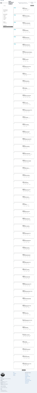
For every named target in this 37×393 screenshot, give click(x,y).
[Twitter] (2, 0)
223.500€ (24, 51)
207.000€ (24, 225)
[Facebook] (1, 0)
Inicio (29, 2)
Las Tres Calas (27, 375)
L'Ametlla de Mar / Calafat (28, 380)
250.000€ (24, 283)
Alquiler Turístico (27, 381)
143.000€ (24, 261)
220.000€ (24, 109)
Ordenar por (32, 5)
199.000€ (24, 312)
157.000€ (23, 80)
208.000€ (24, 58)
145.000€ (24, 174)
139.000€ (24, 290)
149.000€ (24, 29)
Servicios (35, 2)
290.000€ (24, 22)
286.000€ (24, 145)
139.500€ (24, 116)
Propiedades (31, 2)
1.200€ (23, 87)
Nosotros (32, 3)
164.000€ (24, 232)
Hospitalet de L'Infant (27, 376)
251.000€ (24, 138)
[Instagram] (3, 0)
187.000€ (23, 196)
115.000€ (23, 203)
